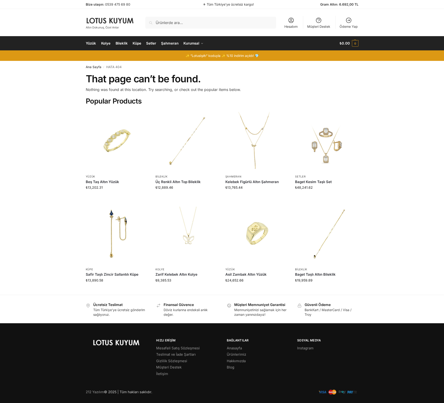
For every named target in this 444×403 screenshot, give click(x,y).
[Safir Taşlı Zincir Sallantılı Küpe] (117, 233)
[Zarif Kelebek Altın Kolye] (186, 233)
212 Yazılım (95, 392)
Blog (230, 367)
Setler (300, 176)
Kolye (160, 269)
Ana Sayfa (93, 67)
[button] (349, 43)
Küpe (89, 269)
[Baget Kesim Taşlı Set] (326, 140)
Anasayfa (234, 348)
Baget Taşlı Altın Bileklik (315, 274)
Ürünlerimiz (236, 354)
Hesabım (291, 26)
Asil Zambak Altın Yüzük (246, 274)
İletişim (162, 374)
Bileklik (161, 176)
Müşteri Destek (318, 26)
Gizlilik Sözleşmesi (171, 361)
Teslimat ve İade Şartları (176, 354)
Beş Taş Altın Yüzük (102, 182)
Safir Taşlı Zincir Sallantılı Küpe (112, 274)
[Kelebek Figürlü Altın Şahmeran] (256, 140)
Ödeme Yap (349, 26)
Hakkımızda (236, 361)
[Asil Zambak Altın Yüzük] (256, 233)
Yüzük (90, 176)
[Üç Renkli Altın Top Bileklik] (186, 140)
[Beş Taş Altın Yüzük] (117, 140)
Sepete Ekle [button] (117, 197)
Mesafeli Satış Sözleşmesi (178, 348)
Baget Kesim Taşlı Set (313, 182)
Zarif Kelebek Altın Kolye (176, 274)
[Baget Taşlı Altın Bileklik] (326, 233)
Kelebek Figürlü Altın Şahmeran (252, 182)
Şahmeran (233, 176)
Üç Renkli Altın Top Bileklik (178, 182)
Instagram (305, 348)
